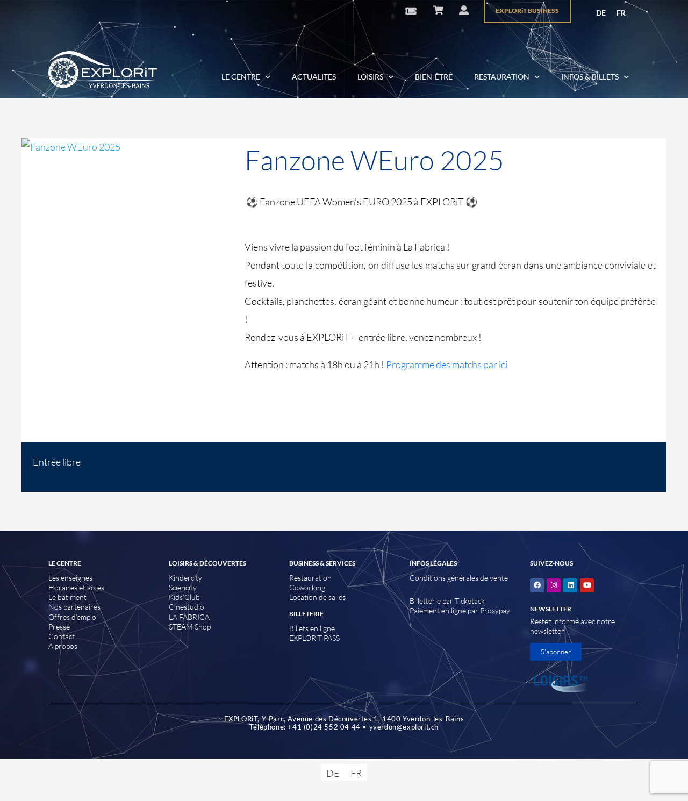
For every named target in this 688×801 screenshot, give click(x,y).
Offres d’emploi (73, 616)
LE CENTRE (240, 76)
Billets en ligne (312, 628)
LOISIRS (370, 76)
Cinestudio (186, 606)
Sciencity (183, 587)
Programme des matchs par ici (446, 364)
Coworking (307, 587)
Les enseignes (70, 577)
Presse (59, 626)
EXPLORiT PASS (314, 637)
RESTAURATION (501, 76)
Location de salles (317, 597)
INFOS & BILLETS (590, 76)
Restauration (310, 577)
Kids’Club (184, 597)
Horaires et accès (76, 587)
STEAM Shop (190, 626)
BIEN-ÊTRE (434, 76)
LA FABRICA (189, 616)
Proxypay (495, 610)
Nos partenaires (74, 606)
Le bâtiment (67, 597)
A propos (62, 645)
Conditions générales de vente (459, 577)
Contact (61, 636)
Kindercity (185, 577)
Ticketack (470, 600)
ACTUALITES (314, 76)
